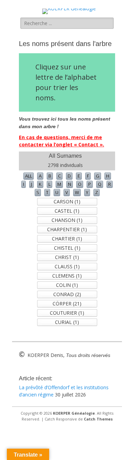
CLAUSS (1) (67, 266)
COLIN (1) (67, 285)
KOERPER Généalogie (74, 413)
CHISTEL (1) (67, 248)
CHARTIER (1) (67, 238)
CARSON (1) (67, 201)
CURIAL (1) (67, 322)
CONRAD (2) (67, 294)
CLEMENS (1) (67, 275)
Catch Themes (98, 419)
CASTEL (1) (67, 210)
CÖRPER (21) (67, 303)
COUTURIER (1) (67, 313)
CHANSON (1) (67, 220)
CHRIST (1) (67, 257)
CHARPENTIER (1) (67, 229)
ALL (28, 176)
